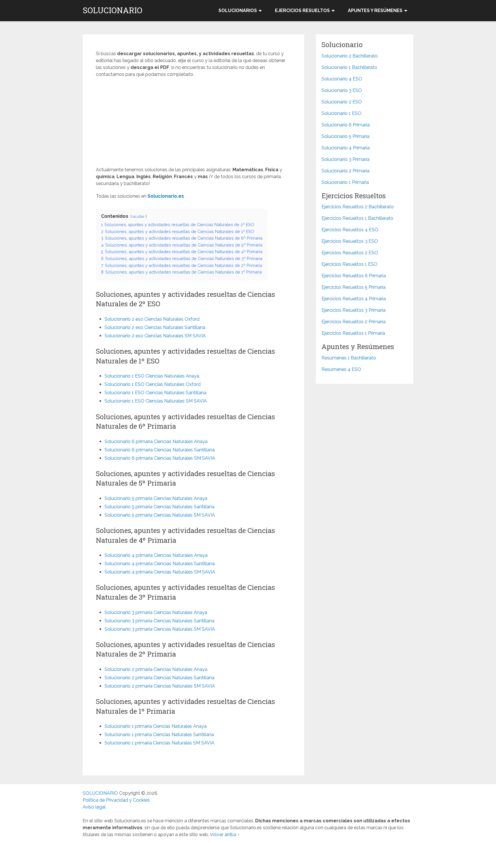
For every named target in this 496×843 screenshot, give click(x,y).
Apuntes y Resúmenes (375, 10)
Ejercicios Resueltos (302, 10)
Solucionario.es (166, 196)
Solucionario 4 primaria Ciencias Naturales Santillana (159, 563)
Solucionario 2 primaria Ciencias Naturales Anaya (155, 669)
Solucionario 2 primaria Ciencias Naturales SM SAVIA (159, 686)
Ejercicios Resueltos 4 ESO (349, 229)
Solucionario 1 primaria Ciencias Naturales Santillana (159, 734)
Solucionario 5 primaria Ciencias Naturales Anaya (155, 498)
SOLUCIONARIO (112, 10)
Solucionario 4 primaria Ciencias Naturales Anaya (156, 555)
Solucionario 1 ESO (341, 113)
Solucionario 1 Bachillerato (349, 67)
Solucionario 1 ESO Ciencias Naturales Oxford (152, 384)
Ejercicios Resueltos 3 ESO (349, 241)
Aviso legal (94, 807)
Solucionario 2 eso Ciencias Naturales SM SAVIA (155, 335)
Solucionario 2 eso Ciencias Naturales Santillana (154, 327)
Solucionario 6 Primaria (345, 125)
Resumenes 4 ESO (341, 369)
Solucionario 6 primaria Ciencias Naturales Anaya (156, 441)
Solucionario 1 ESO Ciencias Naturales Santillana (155, 392)
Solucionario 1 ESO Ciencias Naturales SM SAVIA (155, 401)
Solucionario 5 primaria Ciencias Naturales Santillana (159, 506)
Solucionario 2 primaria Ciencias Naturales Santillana (159, 677)
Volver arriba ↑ (225, 834)
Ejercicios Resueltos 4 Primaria (353, 298)
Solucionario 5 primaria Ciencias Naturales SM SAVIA (159, 515)
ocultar (139, 216)
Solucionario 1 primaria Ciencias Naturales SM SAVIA (159, 743)
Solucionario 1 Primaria (345, 182)
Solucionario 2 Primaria (345, 171)
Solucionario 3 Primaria (345, 159)
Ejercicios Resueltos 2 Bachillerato (357, 206)
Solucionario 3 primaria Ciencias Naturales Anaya (155, 612)
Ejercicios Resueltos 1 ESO (349, 264)
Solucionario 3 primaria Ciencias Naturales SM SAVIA (159, 629)
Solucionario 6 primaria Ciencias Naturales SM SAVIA (159, 458)
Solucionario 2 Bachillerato (349, 56)
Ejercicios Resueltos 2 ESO (349, 252)
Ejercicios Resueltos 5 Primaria (353, 287)
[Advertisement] (193, 124)
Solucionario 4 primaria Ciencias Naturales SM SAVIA (159, 572)
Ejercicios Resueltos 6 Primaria (353, 275)
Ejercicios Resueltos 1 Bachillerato (357, 218)
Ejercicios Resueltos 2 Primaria (353, 321)
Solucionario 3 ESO (341, 90)
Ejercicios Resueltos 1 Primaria (353, 333)
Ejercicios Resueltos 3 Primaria (353, 310)
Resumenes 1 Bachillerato (348, 358)
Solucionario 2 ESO (341, 102)
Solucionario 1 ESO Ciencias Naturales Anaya (151, 376)
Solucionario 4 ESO (341, 79)
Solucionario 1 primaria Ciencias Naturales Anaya (155, 726)
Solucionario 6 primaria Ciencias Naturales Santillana (159, 450)
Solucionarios (237, 10)
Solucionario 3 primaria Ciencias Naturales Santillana (159, 620)
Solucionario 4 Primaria (345, 148)
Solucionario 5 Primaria (345, 136)
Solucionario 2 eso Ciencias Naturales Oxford (151, 319)
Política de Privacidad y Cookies (116, 800)
